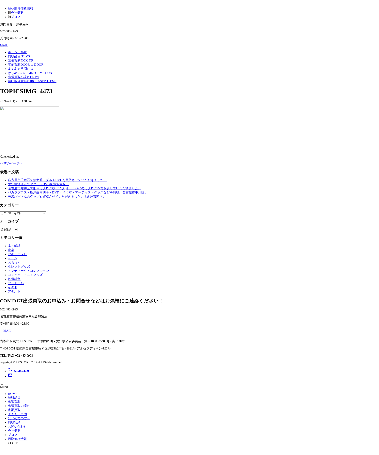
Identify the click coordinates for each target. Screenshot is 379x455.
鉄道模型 (14, 279)
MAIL (4, 45)
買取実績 (14, 422)
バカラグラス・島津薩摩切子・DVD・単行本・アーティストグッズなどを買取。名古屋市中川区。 (78, 192)
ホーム (17, 52)
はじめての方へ (30, 73)
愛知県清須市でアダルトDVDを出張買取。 (38, 184)
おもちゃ (14, 262)
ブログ (15, 17)
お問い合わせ (17, 426)
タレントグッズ (19, 266)
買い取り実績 (32, 81)
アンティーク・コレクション (28, 270)
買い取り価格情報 (20, 8)
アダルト (14, 291)
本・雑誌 (14, 246)
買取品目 (19, 56)
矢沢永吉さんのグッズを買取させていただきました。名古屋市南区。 (57, 196)
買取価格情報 (17, 439)
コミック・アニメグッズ (25, 275)
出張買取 (20, 60)
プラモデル (16, 283)
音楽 (11, 250)
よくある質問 (20, 68)
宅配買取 (25, 64)
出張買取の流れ (23, 77)
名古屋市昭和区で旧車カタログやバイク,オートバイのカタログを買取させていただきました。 (74, 188)
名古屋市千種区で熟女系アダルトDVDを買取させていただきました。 (57, 180)
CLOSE (13, 443)
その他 (12, 287)
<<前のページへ (11, 163)
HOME (12, 393)
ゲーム (12, 258)
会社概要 (17, 12)
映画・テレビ (17, 254)
